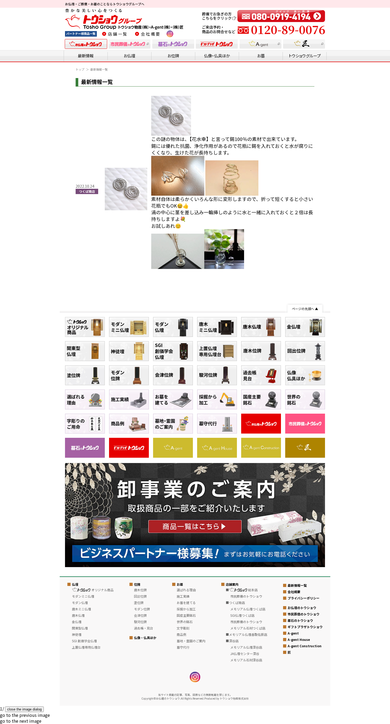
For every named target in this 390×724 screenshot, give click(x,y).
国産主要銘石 (186, 615)
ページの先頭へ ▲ (305, 308)
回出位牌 (140, 596)
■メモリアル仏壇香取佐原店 (246, 634)
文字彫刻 (183, 628)
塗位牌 (139, 602)
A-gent (293, 633)
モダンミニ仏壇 (83, 596)
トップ (80, 69)
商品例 (181, 634)
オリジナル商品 (101, 590)
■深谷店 (232, 641)
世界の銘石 (185, 621)
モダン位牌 (142, 609)
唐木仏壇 (78, 615)
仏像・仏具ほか (217, 55)
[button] (25, 715)
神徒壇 (76, 634)
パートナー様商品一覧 (81, 33)
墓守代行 (183, 647)
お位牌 (173, 55)
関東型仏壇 (80, 628)
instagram (170, 34)
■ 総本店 (242, 590)
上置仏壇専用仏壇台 (86, 647)
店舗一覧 (118, 34)
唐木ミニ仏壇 (81, 609)
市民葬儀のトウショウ (303, 614)
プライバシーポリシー (303, 598)
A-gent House (299, 639)
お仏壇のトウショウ (302, 607)
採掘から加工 (186, 609)
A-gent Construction (305, 646)
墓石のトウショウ (300, 620)
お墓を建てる (186, 602)
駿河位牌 (140, 621)
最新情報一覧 (297, 585)
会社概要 (151, 34)
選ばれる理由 (186, 590)
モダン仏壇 (80, 602)
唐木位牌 (140, 590)
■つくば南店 (235, 602)
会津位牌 (140, 615)
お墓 (261, 55)
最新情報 (86, 55)
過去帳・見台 (143, 628)
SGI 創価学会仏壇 (84, 641)
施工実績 (183, 596)
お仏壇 (129, 55)
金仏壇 (76, 621)
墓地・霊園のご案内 (191, 641)
